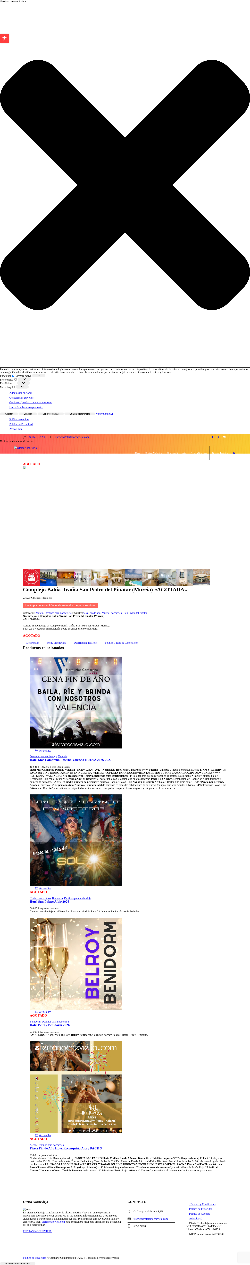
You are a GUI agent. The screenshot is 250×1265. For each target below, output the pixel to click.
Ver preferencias (51, 414)
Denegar (28, 414)
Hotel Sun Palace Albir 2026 (49, 901)
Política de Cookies (199, 1213)
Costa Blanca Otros (40, 898)
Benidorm (57, 898)
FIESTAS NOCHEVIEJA (37, 1231)
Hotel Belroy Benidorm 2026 (50, 1025)
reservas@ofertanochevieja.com (151, 1218)
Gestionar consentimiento (17, 1263)
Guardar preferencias (80, 414)
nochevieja (116, 612)
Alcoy (33, 1144)
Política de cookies (19, 419)
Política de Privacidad (21, 424)
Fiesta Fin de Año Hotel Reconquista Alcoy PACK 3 (66, 1148)
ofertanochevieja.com (53, 1221)
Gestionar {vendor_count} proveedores (30, 402)
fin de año (95, 612)
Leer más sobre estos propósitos (26, 407)
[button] (4, 38)
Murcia (39, 612)
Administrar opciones (20, 392)
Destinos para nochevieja (58, 612)
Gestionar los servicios (21, 397)
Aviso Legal (15, 429)
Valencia (62, 756)
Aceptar (9, 414)
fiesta (85, 612)
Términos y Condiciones (202, 1204)
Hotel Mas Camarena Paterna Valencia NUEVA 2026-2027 (71, 760)
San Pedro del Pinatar (135, 612)
